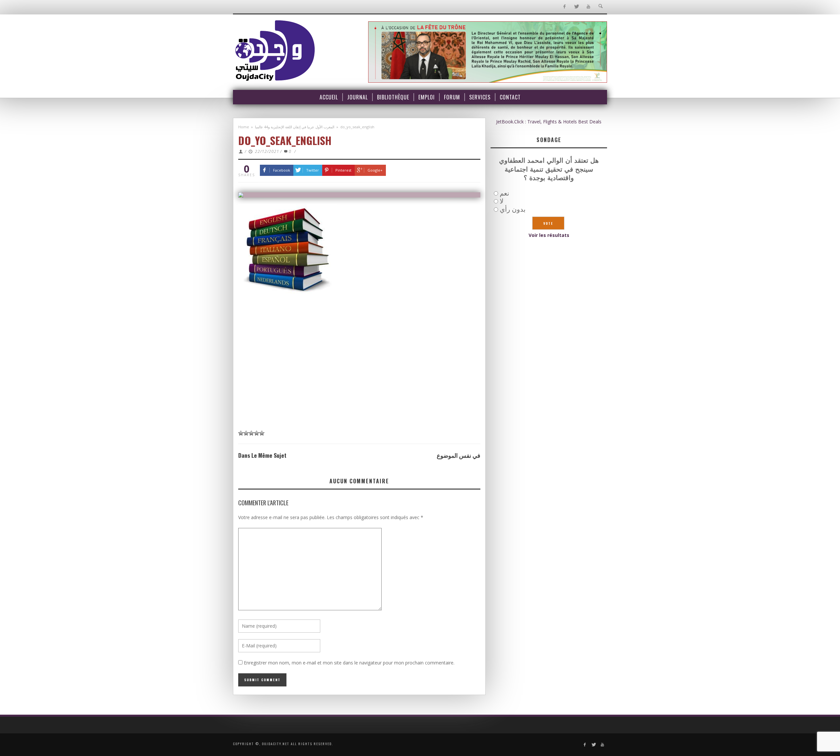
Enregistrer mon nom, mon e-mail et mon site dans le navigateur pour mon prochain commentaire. (349, 663)
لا (501, 201)
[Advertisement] (359, 376)
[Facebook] (564, 6)
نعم (504, 193)
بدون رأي (513, 209)
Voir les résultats (549, 235)
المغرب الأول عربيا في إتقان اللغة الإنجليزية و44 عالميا (294, 126)
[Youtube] (588, 6)
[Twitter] (576, 6)
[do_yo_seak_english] (359, 195)
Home (243, 126)
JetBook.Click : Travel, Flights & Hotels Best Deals (548, 121)
